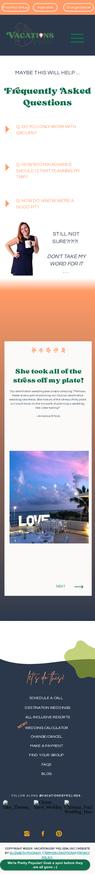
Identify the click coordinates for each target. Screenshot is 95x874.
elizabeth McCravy (26, 852)
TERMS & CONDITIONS (59, 852)
